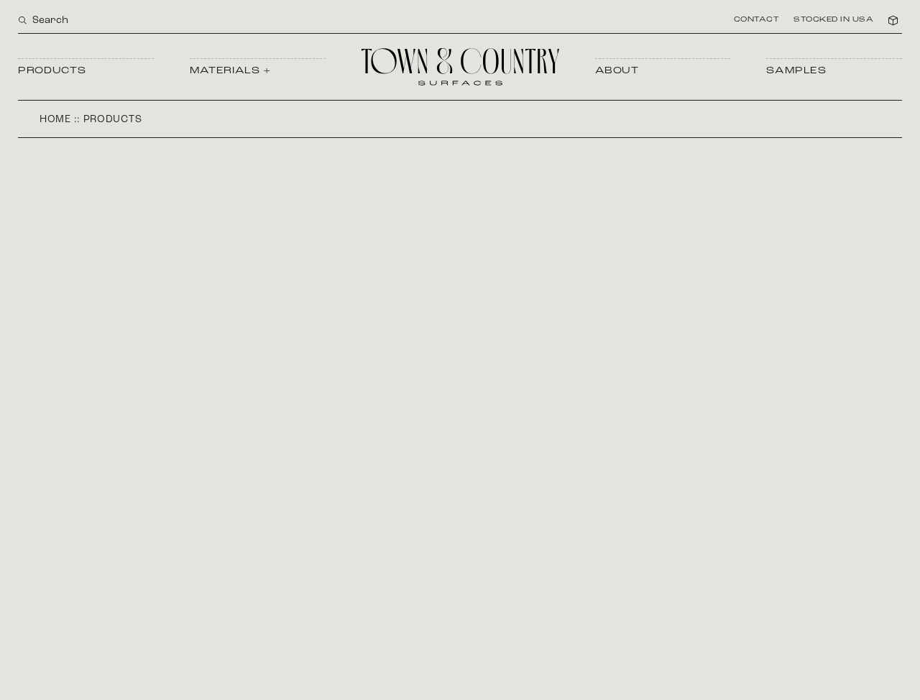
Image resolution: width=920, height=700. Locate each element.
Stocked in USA (833, 20)
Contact (757, 20)
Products (52, 70)
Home (55, 119)
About (617, 70)
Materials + (230, 70)
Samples (796, 70)
